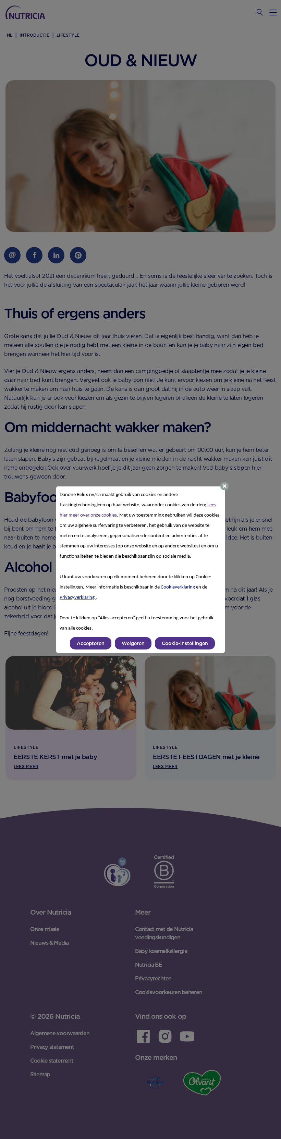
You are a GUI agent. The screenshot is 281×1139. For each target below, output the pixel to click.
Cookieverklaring (178, 587)
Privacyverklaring (78, 597)
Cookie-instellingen (185, 643)
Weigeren (133, 643)
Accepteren (91, 643)
